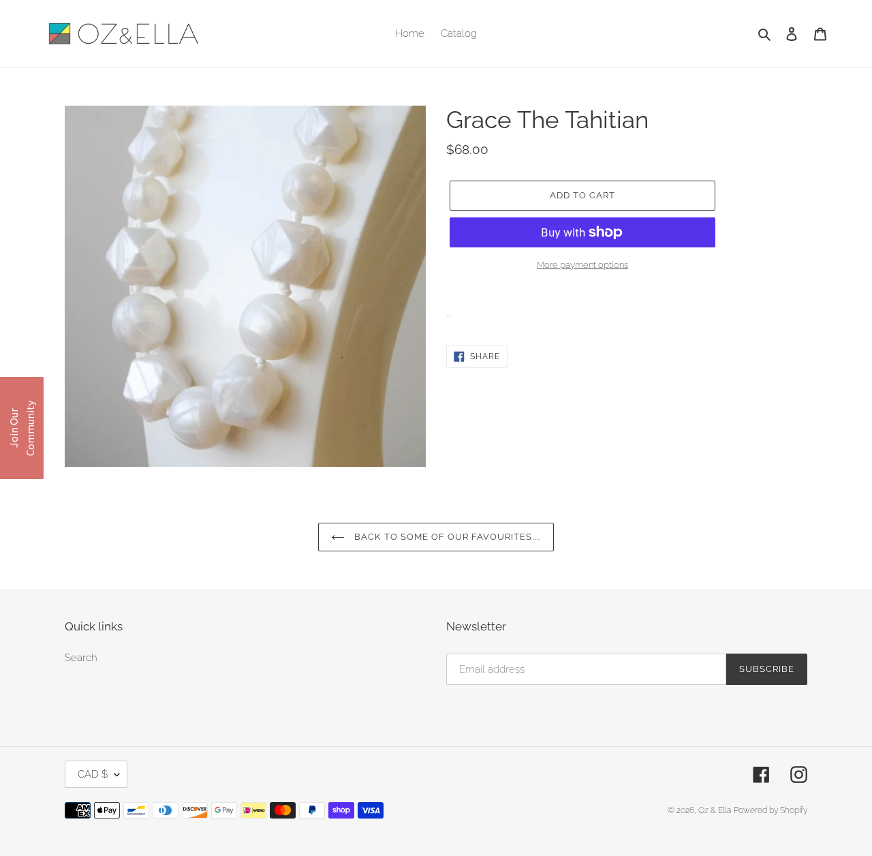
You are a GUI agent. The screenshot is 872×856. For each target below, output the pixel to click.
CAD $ (93, 774)
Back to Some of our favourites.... (446, 537)
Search (81, 658)
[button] (22, 428)
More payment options (582, 265)
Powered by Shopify (770, 810)
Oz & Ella (714, 810)
